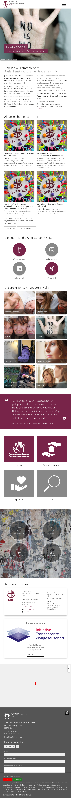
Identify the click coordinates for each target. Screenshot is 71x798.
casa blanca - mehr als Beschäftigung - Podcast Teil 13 (19, 154)
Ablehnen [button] (7, 779)
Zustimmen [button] (17, 779)
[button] (6, 746)
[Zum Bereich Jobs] (52, 487)
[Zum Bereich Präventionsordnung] (52, 453)
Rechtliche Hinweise (24, 795)
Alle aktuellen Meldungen (26, 228)
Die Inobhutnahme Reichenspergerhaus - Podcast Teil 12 (51, 154)
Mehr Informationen (35, 655)
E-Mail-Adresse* (10, 759)
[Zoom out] (69, 668)
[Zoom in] (69, 666)
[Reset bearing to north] (69, 671)
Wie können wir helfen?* (13, 766)
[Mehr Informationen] (35, 34)
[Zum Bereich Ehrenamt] (19, 453)
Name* (6, 752)
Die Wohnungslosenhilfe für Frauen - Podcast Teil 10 (51, 205)
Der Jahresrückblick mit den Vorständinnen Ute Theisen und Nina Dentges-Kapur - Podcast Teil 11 (19, 206)
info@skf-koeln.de (15, 737)
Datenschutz (8, 795)
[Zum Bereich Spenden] (19, 487)
